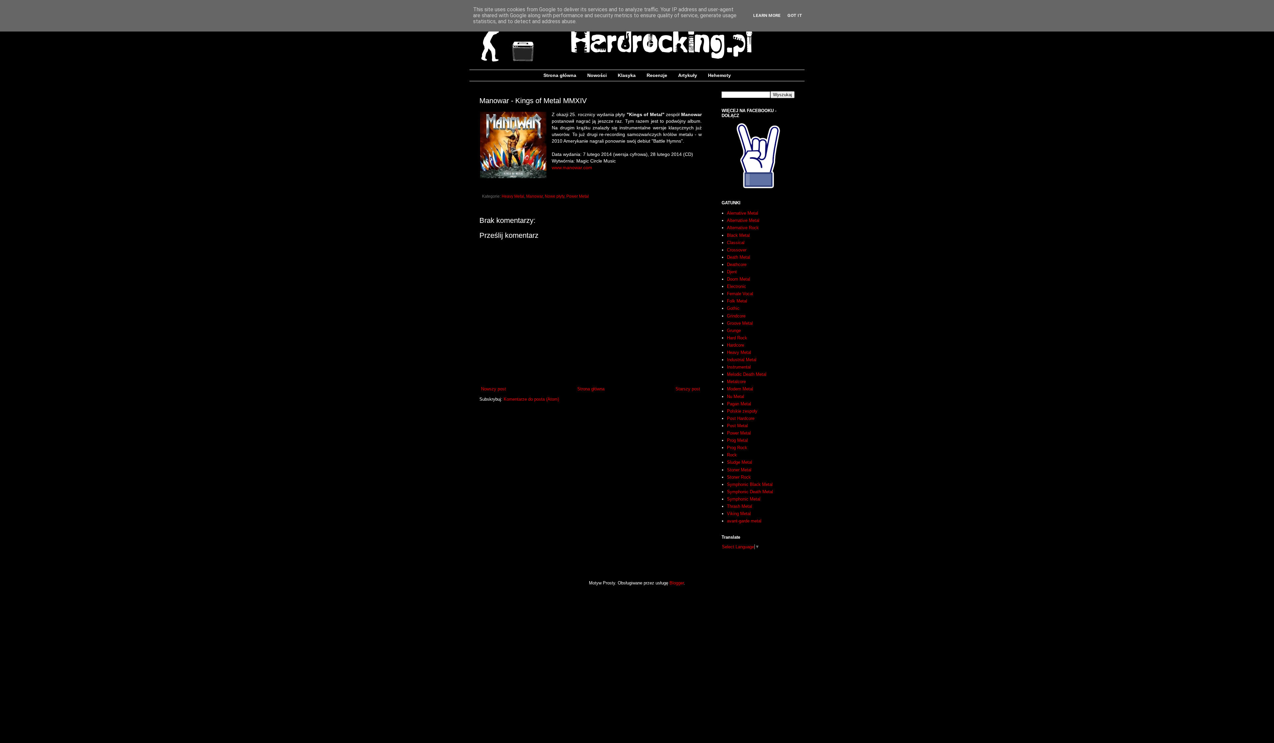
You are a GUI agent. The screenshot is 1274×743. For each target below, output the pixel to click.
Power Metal (577, 196)
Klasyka (627, 75)
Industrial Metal (741, 359)
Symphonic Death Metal (750, 491)
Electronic (736, 286)
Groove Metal (740, 323)
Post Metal (737, 425)
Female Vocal (740, 293)
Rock (732, 454)
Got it (794, 15)
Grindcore (736, 315)
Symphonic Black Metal (750, 484)
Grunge (734, 330)
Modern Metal (740, 388)
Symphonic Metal (743, 499)
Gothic (733, 308)
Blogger (677, 582)
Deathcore (736, 264)
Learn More (767, 15)
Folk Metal (737, 301)
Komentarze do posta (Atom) (531, 399)
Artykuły (687, 75)
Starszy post (687, 388)
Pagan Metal (739, 403)
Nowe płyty (554, 196)
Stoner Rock (739, 477)
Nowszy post (493, 388)
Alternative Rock (743, 227)
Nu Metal (735, 396)
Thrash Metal (739, 506)
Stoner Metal (739, 469)
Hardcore (735, 345)
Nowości (597, 75)
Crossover (736, 249)
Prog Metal (737, 440)
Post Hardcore (740, 418)
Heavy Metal (513, 196)
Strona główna (559, 75)
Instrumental (739, 367)
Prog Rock (737, 447)
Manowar (534, 196)
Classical (735, 242)
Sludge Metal (739, 462)
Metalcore (736, 381)
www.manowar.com (572, 167)
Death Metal (738, 257)
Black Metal (738, 235)
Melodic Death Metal (746, 374)
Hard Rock (737, 337)
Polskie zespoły (742, 411)
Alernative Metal (742, 213)
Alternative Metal (743, 220)
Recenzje (657, 75)
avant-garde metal (744, 520)
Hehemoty (719, 75)
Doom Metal (738, 279)
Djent (732, 271)
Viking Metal (739, 513)
